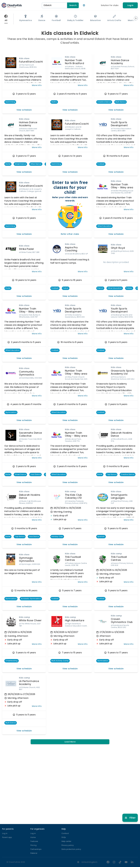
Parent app (7, 837)
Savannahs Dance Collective (30, 434)
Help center (66, 841)
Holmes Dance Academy (120, 62)
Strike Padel (26, 249)
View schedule (24, 109)
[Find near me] (84, 5)
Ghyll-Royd (118, 248)
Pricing (33, 845)
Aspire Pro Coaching (71, 249)
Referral (33, 853)
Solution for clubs (109, 5)
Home (33, 837)
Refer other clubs (70, 234)
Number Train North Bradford (74, 62)
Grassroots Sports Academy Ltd (123, 372)
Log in (130, 5)
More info (37, 85)
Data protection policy (71, 849)
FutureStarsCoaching (32, 61)
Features (34, 841)
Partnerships (35, 849)
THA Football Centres (73, 558)
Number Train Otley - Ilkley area (122, 186)
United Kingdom (89, 862)
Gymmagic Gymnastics (26, 559)
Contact (65, 833)
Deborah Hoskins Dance (121, 434)
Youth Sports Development (119, 124)
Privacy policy (68, 845)
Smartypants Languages (119, 496)
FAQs (64, 837)
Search (73, 5)
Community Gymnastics (26, 373)
